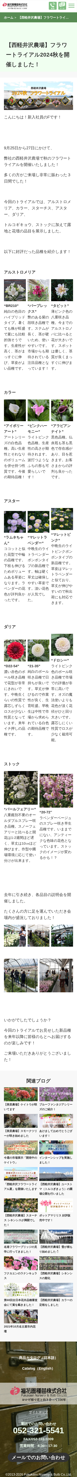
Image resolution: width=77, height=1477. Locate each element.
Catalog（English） (38, 1368)
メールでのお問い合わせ (38, 1457)
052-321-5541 (38, 1430)
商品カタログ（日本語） (38, 1358)
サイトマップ (38, 1412)
